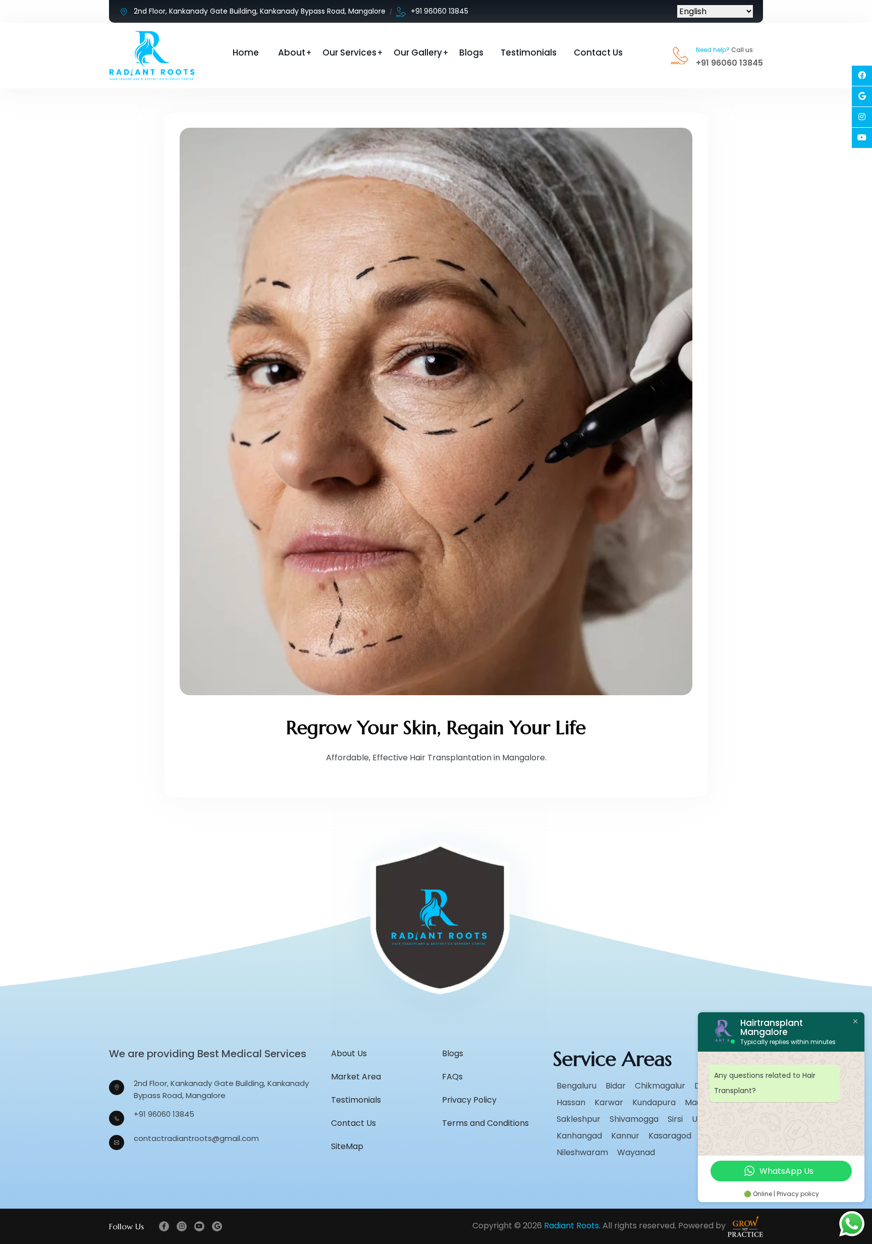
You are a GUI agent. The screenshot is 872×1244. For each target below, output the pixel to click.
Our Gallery (418, 52)
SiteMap (347, 1146)
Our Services (349, 52)
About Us (349, 1053)
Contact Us (598, 52)
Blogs (471, 52)
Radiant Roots (571, 1226)
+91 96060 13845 (439, 11)
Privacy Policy (469, 1100)
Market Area (356, 1076)
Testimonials (529, 52)
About (291, 52)
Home (246, 52)
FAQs (452, 1076)
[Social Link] (862, 76)
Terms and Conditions (485, 1123)
